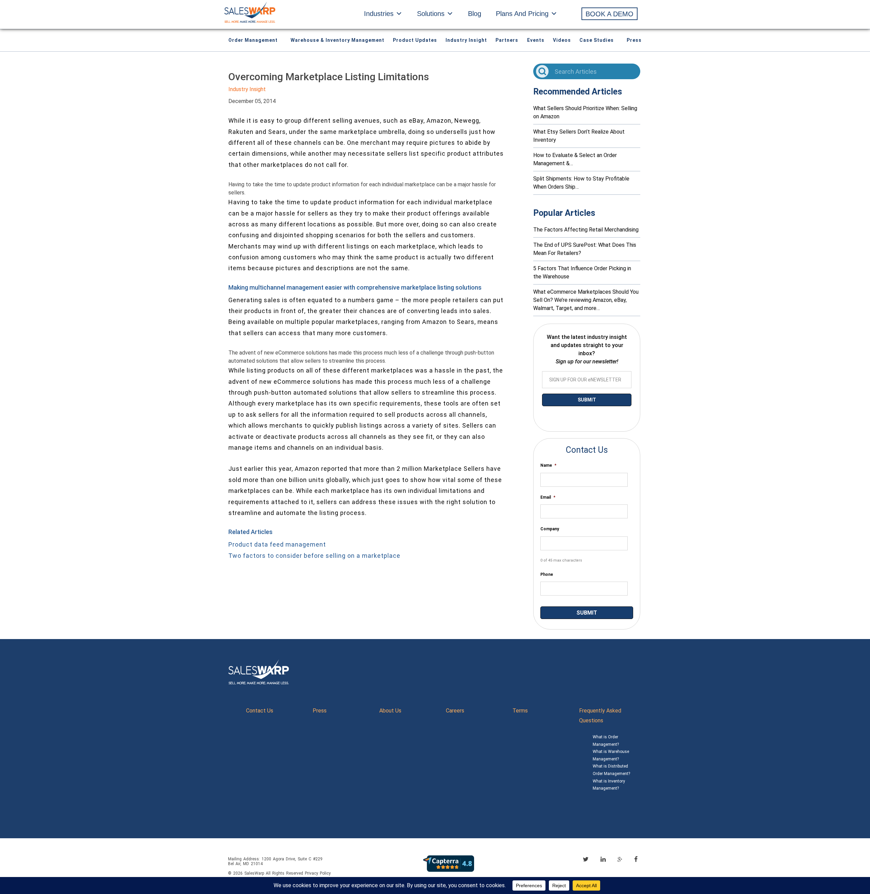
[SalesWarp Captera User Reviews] (448, 863)
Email (547, 497)
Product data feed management (277, 544)
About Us (390, 710)
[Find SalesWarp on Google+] (619, 860)
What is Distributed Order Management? (611, 770)
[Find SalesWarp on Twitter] (586, 859)
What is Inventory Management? (609, 785)
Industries (379, 13)
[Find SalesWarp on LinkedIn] (603, 859)
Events (535, 40)
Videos (562, 40)
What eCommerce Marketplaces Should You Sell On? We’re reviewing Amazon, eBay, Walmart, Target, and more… (586, 300)
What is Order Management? (606, 741)
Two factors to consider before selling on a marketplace (314, 555)
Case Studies (596, 40)
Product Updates (415, 40)
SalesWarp (254, 873)
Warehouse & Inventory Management (337, 40)
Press (634, 40)
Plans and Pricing (522, 13)
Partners (506, 40)
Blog (474, 13)
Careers (455, 710)
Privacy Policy (318, 873)
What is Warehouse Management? (611, 755)
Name (548, 465)
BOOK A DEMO (609, 14)
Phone (546, 574)
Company (549, 529)
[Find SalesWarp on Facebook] (636, 859)
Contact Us (259, 710)
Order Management (253, 40)
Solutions (431, 13)
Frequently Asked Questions (600, 715)
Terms (520, 710)
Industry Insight (466, 40)
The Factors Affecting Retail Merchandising (586, 229)
